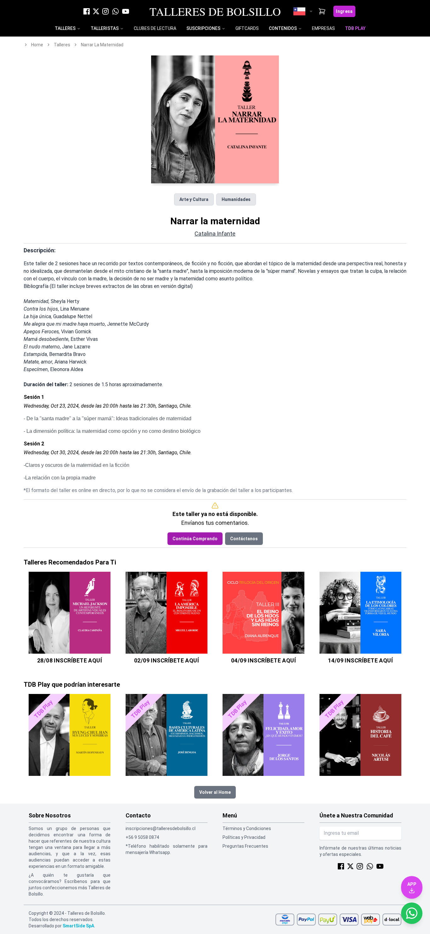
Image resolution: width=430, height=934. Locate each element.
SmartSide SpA (78, 925)
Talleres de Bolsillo (215, 11)
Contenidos (283, 28)
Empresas (323, 28)
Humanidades (236, 199)
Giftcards (247, 28)
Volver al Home (215, 792)
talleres (62, 44)
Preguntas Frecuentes (245, 846)
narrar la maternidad (102, 44)
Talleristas (105, 28)
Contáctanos (244, 538)
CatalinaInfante (215, 233)
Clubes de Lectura (155, 28)
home (37, 44)
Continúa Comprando (195, 538)
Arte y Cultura (193, 199)
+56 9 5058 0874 (142, 837)
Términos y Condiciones (247, 828)
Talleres (65, 28)
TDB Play (355, 28)
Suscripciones (203, 28)
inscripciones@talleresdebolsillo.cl (160, 828)
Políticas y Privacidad (244, 837)
